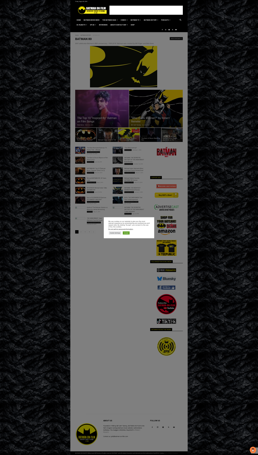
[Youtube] (175, 29)
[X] (172, 29)
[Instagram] (165, 29)
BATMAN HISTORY (150, 20)
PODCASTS (165, 20)
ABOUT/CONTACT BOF (118, 25)
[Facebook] (162, 29)
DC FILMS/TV (81, 25)
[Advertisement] (146, 10)
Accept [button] (126, 233)
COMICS (123, 20)
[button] (180, 20)
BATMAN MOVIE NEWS (91, 20)
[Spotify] (169, 29)
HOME (79, 20)
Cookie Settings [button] (115, 233)
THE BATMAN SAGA (109, 20)
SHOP (133, 25)
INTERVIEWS (103, 25)
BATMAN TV (135, 20)
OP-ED (92, 25)
